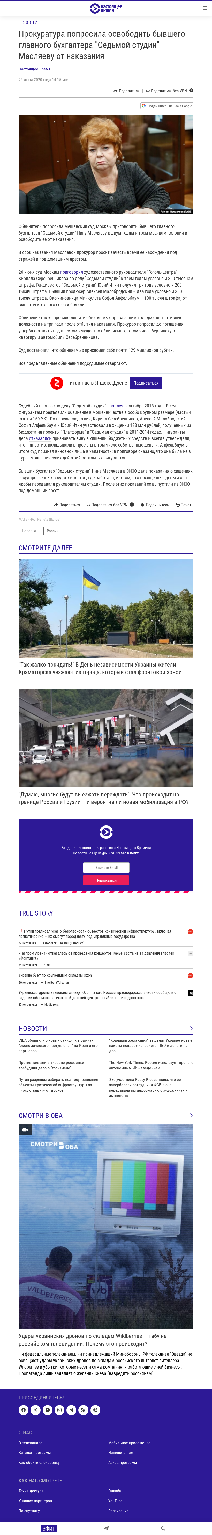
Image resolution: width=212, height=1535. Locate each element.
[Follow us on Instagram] (59, 1410)
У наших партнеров (35, 1501)
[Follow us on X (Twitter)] (35, 1410)
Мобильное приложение (129, 1442)
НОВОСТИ (33, 1029)
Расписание (118, 1510)
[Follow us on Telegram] (71, 1410)
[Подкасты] (95, 1410)
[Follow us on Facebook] (23, 1410)
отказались (40, 438)
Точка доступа (31, 1491)
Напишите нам (120, 1452)
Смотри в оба (41, 1116)
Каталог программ (35, 1452)
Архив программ (122, 1462)
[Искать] (163, 1528)
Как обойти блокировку (39, 1462)
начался (115, 405)
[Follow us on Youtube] (47, 1410)
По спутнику (29, 1510)
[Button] (126, 90)
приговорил (72, 272)
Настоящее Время (34, 69)
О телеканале (30, 1442)
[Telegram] (106, 1528)
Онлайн (114, 1491)
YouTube (115, 1501)
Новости (28, 22)
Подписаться (146, 383)
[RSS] (83, 1410)
